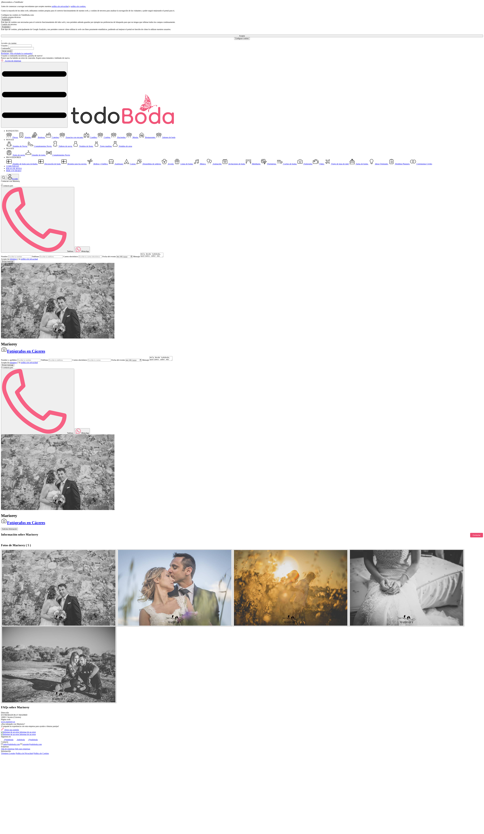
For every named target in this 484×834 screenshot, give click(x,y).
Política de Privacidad (24, 753)
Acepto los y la (19, 259)
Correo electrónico (70, 256)
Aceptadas (6, 20)
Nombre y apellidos (9, 360)
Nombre (4, 256)
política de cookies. (78, 6)
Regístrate (5, 53)
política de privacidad (60, 6)
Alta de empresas (8, 749)
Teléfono (35, 256)
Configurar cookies (242, 39)
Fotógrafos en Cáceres (26, 351)
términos (13, 259)
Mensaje (136, 256)
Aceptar (242, 36)
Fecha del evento (109, 256)
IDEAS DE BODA (14, 168)
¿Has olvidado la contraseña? (21, 53)
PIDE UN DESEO (13, 171)
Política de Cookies (41, 753)
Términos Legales (8, 753)
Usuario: (4, 46)
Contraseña (5, 48)
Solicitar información (9, 529)
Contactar (476, 535)
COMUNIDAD (12, 166)
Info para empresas (22, 749)
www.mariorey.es (8, 722)
